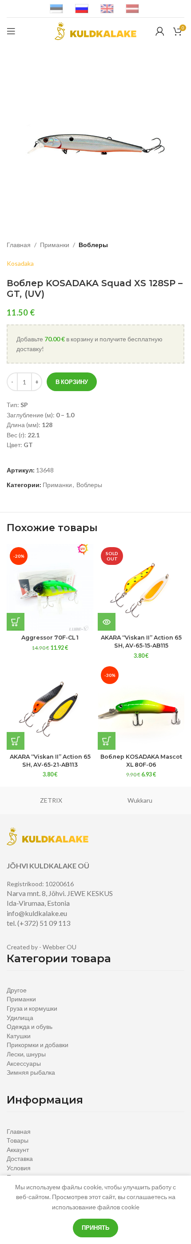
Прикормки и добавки (37, 1044)
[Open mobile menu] (11, 31)
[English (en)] (107, 8)
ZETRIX (51, 800)
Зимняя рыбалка (31, 1072)
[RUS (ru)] (82, 8)
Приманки (54, 244)
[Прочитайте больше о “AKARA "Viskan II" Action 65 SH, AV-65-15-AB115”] (106, 622)
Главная (19, 244)
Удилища (20, 1017)
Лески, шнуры (26, 1054)
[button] (15, 622)
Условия (19, 1168)
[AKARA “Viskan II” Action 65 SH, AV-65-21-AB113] (50, 706)
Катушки (19, 1036)
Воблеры (93, 244)
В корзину (72, 381)
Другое (17, 990)
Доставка (20, 1158)
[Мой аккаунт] (160, 31)
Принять (95, 1227)
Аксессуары (24, 1063)
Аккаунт (18, 1149)
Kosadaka (20, 263)
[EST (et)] (56, 8)
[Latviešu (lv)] (132, 8)
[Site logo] (95, 30)
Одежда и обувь (29, 1026)
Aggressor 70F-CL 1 (50, 637)
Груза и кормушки (32, 1008)
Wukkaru (139, 800)
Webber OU (59, 947)
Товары (17, 1140)
